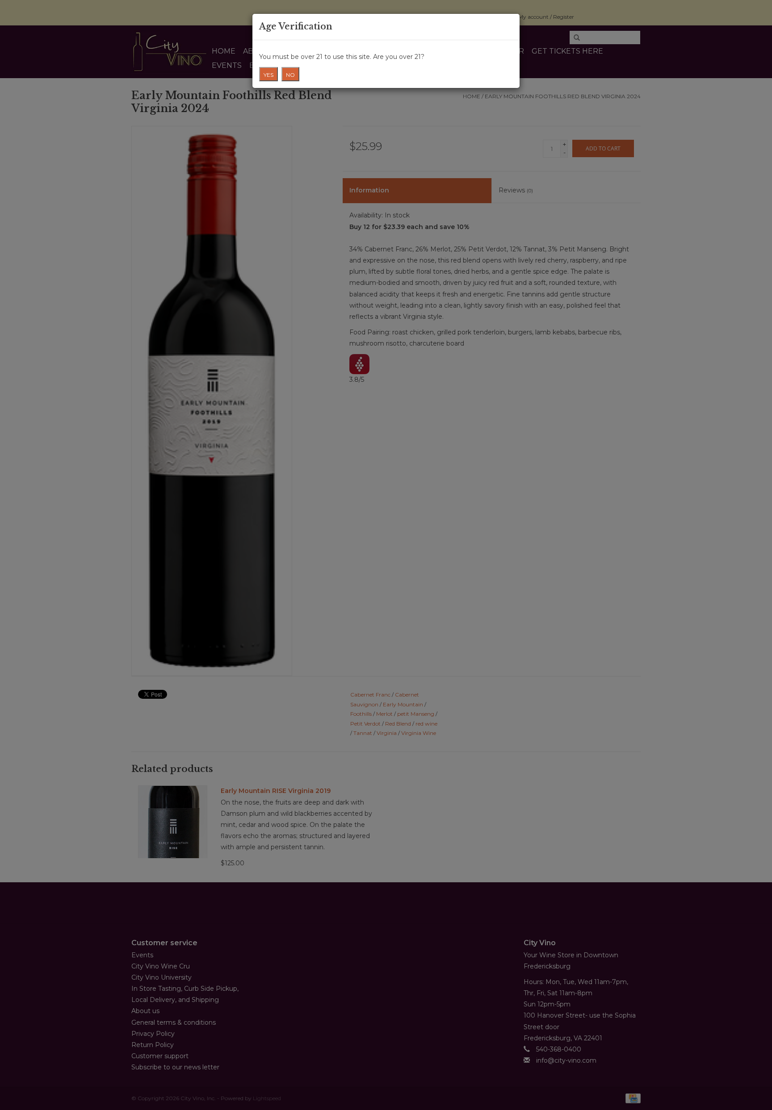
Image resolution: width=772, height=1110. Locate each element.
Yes (268, 74)
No (290, 74)
